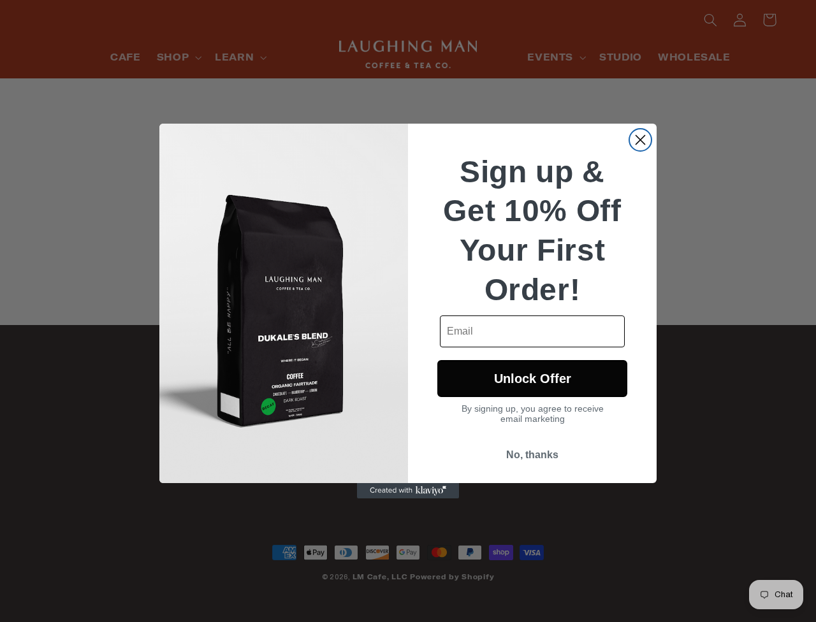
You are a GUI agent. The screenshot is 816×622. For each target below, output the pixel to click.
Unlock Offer (532, 379)
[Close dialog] (640, 140)
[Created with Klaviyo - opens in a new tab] (408, 490)
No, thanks (532, 454)
